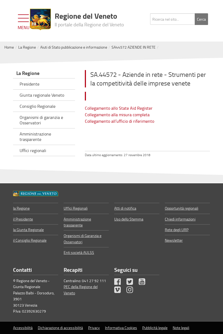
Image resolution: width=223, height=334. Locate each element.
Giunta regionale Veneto (42, 95)
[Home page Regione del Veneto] (40, 19)
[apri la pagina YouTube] (144, 282)
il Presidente (23, 219)
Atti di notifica (125, 208)
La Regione (27, 47)
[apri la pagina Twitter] (132, 282)
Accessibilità (23, 327)
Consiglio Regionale (37, 106)
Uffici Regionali (76, 208)
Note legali (181, 327)
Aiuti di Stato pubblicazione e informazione (73, 47)
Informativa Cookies (121, 327)
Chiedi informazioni (180, 219)
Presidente (29, 84)
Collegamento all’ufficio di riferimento (119, 121)
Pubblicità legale (155, 327)
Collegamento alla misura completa (117, 115)
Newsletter (174, 240)
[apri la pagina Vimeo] (120, 291)
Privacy (94, 327)
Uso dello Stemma (128, 219)
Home (9, 47)
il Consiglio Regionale (30, 240)
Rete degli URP (176, 229)
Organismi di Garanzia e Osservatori (82, 238)
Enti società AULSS (79, 252)
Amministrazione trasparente (35, 136)
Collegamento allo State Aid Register (119, 108)
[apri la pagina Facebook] (120, 282)
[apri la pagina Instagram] (132, 291)
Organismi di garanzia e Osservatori (41, 120)
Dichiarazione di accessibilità (60, 327)
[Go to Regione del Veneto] (35, 193)
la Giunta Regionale (28, 229)
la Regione (21, 208)
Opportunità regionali (181, 208)
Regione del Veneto (89, 19)
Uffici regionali (33, 150)
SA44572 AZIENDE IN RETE (134, 47)
